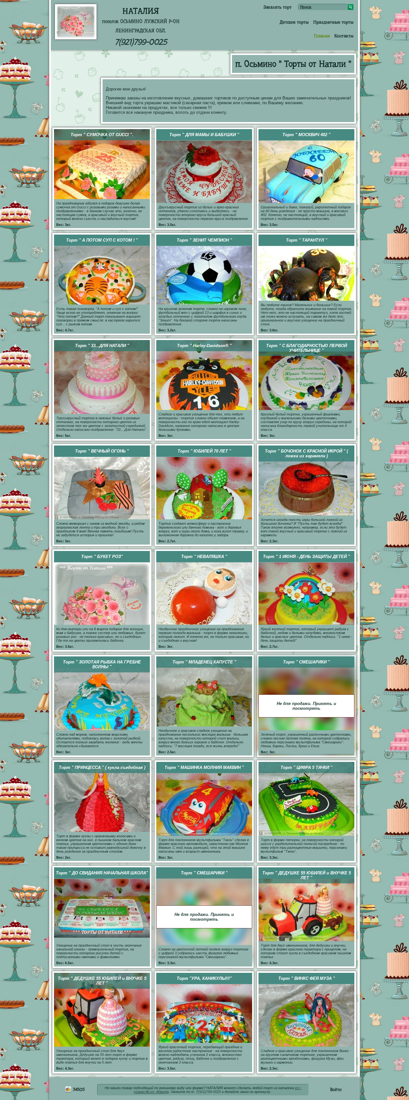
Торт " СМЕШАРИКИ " (306, 662)
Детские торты (294, 22)
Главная (322, 35)
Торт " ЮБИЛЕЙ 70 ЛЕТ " (204, 451)
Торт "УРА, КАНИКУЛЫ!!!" (204, 978)
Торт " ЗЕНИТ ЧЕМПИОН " (204, 240)
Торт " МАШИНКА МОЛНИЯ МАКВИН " (204, 767)
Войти (336, 1089)
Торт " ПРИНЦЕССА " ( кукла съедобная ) (102, 767)
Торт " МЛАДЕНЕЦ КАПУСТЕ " (204, 662)
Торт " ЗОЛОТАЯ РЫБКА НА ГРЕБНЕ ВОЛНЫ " (102, 664)
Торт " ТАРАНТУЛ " (306, 240)
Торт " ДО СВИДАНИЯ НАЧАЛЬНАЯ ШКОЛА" (102, 873)
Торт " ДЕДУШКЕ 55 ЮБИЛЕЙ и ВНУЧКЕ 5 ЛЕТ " (306, 875)
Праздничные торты (333, 22)
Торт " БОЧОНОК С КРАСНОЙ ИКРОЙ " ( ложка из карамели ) (306, 453)
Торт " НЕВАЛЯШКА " (204, 556)
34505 (78, 1089)
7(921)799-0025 (141, 42)
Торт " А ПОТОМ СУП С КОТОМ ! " (102, 240)
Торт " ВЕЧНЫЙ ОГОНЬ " (102, 451)
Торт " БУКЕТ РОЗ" (102, 556)
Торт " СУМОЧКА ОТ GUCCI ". (102, 134)
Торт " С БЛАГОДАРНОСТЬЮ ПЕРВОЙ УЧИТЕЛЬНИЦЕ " (306, 348)
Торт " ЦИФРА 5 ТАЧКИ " (306, 767)
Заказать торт (277, 7)
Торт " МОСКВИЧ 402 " (306, 134)
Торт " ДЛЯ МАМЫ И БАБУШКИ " (204, 134)
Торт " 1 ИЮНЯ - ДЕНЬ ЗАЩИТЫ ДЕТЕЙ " (306, 556)
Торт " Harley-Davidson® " (204, 345)
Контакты (343, 35)
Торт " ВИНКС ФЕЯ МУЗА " (306, 978)
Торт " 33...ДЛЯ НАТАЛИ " (102, 345)
